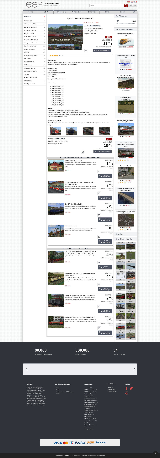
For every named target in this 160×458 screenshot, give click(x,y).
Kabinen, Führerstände (31, 77)
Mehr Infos (68, 171)
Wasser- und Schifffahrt (31, 55)
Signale (26, 74)
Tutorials (58, 389)
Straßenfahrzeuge (29, 49)
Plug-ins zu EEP (29, 33)
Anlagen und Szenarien (31, 43)
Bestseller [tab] (119, 234)
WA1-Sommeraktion (30, 24)
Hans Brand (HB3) (98, 28)
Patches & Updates (30, 30)
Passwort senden (112, 391)
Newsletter (92, 12)
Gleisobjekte (28, 65)
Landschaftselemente (30, 71)
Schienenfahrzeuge (30, 46)
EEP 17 (58, 387)
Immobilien (27, 58)
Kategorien (61, 12)
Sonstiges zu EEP (29, 84)
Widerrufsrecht (92, 455)
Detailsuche (133, 5)
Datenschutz (84, 455)
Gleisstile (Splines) (29, 68)
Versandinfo (77, 455)
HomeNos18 (28, 21)
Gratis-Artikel (28, 80)
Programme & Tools (30, 36)
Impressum (99, 455)
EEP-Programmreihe (30, 27)
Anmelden (110, 387)
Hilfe (107, 12)
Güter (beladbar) (29, 62)
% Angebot (76, 12)
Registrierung (111, 389)
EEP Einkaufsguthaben (31, 40)
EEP (46, 12)
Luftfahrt (26, 52)
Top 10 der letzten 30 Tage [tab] (124, 29)
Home (30, 12)
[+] (65, 34)
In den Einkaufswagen (102, 50)
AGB (72, 455)
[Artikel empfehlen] (86, 50)
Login (122, 12)
